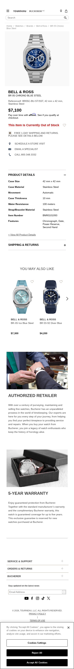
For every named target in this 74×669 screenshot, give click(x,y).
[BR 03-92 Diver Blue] (51, 306)
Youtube (26, 598)
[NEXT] (67, 299)
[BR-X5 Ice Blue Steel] (22, 306)
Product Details (21, 174)
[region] (37, 645)
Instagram (37, 598)
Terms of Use (37, 620)
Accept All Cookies (37, 662)
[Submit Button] (64, 592)
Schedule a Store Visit (30, 143)
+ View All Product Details (22, 234)
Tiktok (43, 598)
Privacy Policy (37, 614)
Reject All (37, 653)
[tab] (37, 173)
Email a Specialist (26, 149)
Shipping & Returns (23, 244)
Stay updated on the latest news (23, 586)
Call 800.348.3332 (25, 154)
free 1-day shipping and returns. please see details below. (33, 134)
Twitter (48, 598)
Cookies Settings (37, 643)
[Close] (68, 627)
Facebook (32, 598)
